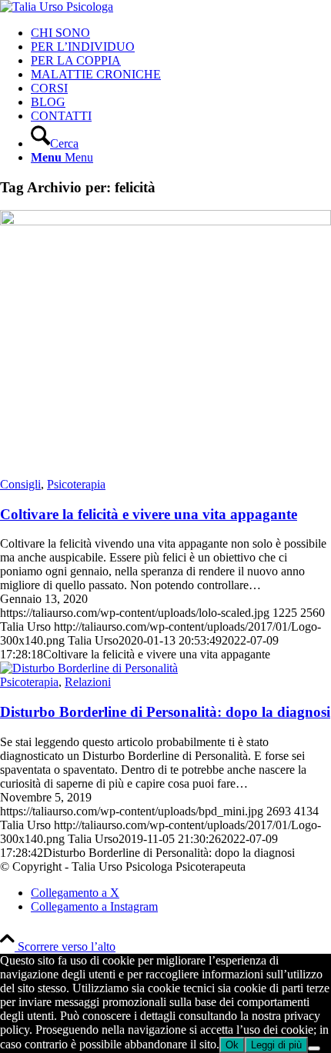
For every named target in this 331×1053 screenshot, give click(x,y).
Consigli (20, 484)
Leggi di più (276, 1045)
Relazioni (88, 681)
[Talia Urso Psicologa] (56, 6)
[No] (314, 1048)
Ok (232, 1045)
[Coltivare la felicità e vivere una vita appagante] (165, 221)
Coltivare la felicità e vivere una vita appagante (148, 514)
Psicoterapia (76, 484)
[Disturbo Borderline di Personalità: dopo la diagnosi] (89, 668)
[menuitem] (181, 33)
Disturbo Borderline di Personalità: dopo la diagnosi (165, 712)
